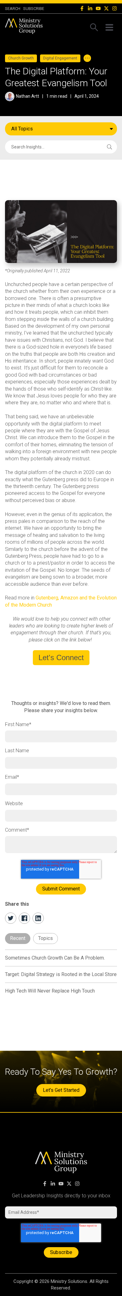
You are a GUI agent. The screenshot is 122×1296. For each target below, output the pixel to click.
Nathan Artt (27, 96)
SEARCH (12, 8)
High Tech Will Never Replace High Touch (50, 991)
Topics (45, 938)
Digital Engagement (60, 58)
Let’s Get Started (61, 1090)
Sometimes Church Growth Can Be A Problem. (55, 958)
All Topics (22, 129)
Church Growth (21, 58)
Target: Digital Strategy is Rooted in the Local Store (61, 974)
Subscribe (33, 8)
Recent (17, 938)
